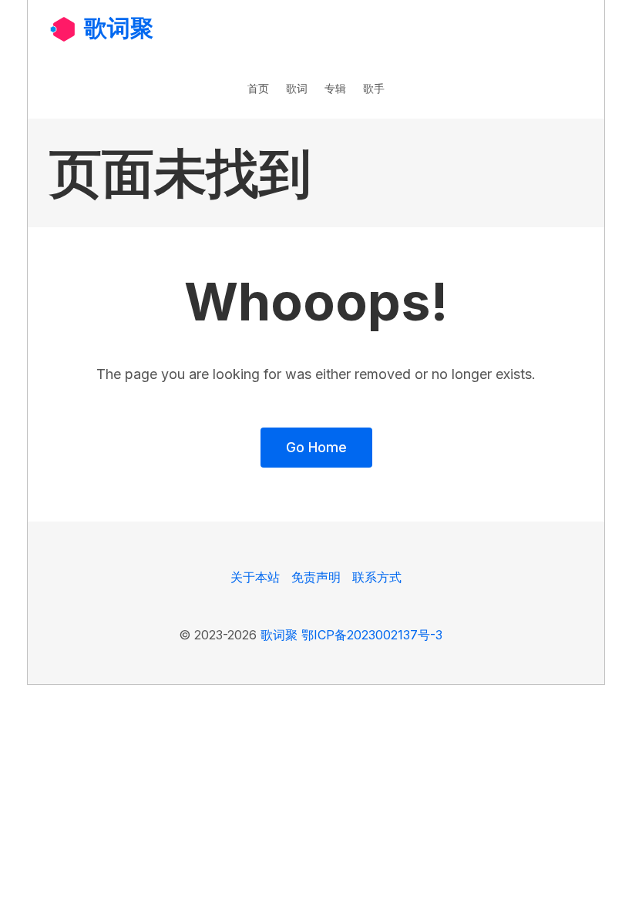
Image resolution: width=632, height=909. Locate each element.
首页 (258, 88)
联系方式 (377, 577)
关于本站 (255, 577)
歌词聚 (118, 28)
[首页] (62, 28)
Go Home (316, 447)
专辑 (335, 88)
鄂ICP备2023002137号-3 (371, 634)
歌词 (297, 88)
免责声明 (316, 577)
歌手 (374, 88)
